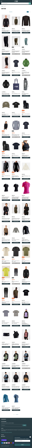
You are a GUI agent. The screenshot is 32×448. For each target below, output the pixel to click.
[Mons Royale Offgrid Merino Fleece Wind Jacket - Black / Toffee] (26, 377)
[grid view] (28, 11)
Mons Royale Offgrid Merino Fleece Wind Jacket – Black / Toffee (26, 387)
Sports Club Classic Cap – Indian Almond (5, 114)
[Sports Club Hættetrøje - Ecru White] (26, 166)
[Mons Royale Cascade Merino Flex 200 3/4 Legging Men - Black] (6, 41)
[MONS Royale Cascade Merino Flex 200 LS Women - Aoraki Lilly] (6, 230)
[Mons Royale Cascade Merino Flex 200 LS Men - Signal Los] (26, 21)
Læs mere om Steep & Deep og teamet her (6, 432)
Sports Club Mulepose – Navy (16, 93)
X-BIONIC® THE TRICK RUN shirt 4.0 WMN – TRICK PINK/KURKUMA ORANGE (25, 198)
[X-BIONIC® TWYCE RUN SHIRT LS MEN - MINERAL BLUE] (6, 398)
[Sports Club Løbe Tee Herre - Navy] (26, 125)
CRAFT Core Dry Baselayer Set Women (5, 155)
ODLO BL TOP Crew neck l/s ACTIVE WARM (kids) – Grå (15, 135)
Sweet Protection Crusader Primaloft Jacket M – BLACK (5, 94)
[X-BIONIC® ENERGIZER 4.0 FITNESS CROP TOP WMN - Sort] (16, 334)
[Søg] (30, 3)
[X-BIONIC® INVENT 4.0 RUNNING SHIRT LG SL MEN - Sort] (26, 230)
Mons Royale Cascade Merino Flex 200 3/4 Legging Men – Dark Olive (16, 52)
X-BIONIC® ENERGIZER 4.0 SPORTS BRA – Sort (25, 155)
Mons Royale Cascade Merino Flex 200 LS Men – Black (6, 30)
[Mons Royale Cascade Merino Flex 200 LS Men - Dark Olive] (16, 21)
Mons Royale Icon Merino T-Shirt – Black (25, 302)
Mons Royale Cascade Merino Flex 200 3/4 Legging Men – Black (6, 52)
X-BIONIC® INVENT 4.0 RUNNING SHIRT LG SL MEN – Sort (26, 240)
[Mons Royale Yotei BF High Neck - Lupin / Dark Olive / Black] (26, 313)
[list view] (29, 11)
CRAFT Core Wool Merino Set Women (6, 176)
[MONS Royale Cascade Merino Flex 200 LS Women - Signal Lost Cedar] (26, 209)
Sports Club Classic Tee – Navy (15, 155)
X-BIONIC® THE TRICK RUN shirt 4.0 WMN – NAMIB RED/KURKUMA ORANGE (15, 198)
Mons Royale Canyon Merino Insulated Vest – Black (25, 365)
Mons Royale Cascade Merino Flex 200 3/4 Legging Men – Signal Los (6, 73)
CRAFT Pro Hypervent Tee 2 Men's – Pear (5, 281)
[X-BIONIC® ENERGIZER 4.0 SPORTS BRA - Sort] (26, 146)
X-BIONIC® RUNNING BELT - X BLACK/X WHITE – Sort (6, 344)
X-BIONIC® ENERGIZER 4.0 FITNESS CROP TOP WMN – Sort (15, 345)
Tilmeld (24, 425)
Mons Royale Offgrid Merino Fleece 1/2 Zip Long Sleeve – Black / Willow (16, 366)
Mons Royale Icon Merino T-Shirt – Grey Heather (5, 323)
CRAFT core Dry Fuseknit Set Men (26, 114)
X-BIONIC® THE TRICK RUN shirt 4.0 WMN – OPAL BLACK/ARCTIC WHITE (5, 198)
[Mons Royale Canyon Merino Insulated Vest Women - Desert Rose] (26, 334)
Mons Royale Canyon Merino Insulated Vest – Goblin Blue (6, 387)
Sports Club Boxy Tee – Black (16, 114)
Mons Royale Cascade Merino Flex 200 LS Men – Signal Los (26, 30)
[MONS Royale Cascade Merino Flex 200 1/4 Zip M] (26, 272)
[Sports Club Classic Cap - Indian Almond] (6, 104)
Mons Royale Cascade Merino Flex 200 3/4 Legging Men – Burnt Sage (26, 52)
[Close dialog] (30, 437)
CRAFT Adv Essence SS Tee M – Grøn (16, 302)
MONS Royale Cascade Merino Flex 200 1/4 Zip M (26, 282)
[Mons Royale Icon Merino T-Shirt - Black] (26, 292)
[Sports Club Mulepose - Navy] (16, 84)
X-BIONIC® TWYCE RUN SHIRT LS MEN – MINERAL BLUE (6, 408)
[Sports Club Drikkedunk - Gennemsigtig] (26, 84)
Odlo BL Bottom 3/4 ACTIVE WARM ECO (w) (5, 302)
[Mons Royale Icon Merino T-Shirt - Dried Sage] (16, 313)
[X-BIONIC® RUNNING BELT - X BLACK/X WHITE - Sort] (6, 334)
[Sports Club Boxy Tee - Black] (16, 104)
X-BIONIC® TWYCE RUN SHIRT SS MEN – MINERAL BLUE (16, 408)
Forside (2, 6)
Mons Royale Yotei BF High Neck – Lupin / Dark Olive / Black (25, 323)
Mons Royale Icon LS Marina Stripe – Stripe (15, 240)
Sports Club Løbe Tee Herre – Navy (26, 135)
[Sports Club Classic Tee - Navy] (16, 146)
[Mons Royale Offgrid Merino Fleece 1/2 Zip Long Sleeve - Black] (6, 356)
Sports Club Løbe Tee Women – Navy (16, 72)
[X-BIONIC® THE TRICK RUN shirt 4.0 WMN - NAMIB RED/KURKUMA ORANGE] (16, 187)
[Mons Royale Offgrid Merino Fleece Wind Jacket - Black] (16, 377)
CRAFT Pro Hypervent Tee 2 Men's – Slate (15, 261)
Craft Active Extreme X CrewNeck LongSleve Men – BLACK (15, 177)
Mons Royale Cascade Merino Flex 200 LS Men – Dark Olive (16, 30)
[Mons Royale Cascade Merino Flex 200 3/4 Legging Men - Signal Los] (6, 63)
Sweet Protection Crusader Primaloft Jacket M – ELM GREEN (25, 73)
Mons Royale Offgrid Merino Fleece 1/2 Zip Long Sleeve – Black (6, 366)
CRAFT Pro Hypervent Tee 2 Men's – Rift (26, 261)
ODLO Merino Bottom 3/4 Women (15, 281)
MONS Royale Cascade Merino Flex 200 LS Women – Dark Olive (16, 219)
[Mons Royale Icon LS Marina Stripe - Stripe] (16, 230)
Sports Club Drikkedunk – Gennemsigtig (25, 94)
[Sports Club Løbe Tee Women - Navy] (16, 63)
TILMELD (22, 444)
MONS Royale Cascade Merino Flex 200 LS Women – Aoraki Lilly (6, 240)
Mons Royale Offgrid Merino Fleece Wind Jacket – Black (16, 387)
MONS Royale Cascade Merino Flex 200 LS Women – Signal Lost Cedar (26, 219)
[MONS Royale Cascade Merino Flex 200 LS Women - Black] (6, 209)
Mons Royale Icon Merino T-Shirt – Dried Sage (15, 323)
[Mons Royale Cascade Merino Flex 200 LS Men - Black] (6, 21)
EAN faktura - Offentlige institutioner (5, 445)
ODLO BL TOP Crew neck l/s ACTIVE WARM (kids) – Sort (5, 135)
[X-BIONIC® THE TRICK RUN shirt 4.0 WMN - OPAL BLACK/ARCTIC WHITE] (6, 187)
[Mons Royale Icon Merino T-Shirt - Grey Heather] (6, 313)
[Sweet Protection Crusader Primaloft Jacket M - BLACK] (6, 84)
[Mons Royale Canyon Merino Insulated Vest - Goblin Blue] (6, 377)
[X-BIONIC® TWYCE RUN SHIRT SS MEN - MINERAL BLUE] (16, 398)
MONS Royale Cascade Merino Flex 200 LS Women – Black (6, 218)
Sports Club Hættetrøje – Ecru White (26, 176)
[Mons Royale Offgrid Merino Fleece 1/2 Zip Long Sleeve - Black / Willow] (16, 356)
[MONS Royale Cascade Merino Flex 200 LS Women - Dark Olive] (16, 209)
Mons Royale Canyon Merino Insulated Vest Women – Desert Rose (25, 345)
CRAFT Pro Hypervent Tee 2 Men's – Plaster (5, 261)
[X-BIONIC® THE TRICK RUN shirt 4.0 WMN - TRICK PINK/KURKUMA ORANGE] (26, 187)
